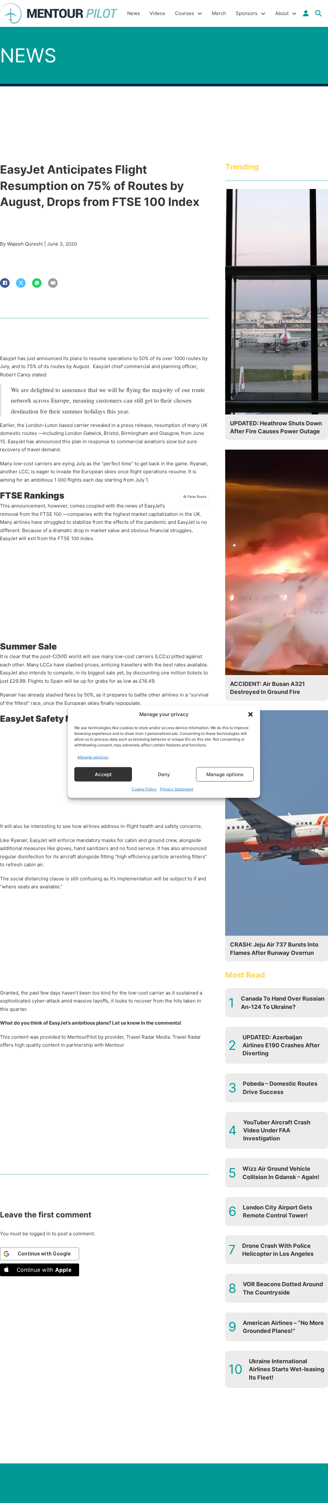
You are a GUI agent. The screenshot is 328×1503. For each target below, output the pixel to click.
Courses (184, 13)
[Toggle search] (318, 13)
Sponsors (247, 13)
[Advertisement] (104, 593)
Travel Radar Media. (148, 1037)
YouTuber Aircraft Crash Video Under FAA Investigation (276, 1130)
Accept (103, 774)
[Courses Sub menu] (199, 13)
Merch (219, 13)
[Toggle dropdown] (306, 13)
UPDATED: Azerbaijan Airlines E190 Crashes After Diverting (281, 1045)
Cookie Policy (144, 789)
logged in (40, 1234)
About (282, 13)
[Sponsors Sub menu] (263, 13)
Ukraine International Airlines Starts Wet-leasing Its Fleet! (286, 1369)
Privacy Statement (176, 789)
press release (136, 425)
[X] (21, 283)
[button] (250, 714)
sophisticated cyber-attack (30, 1001)
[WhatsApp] (37, 283)
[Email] (53, 283)
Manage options (224, 774)
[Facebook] (5, 283)
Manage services (93, 756)
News (133, 13)
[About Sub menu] (294, 13)
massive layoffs (90, 1001)
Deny (164, 774)
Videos (157, 13)
